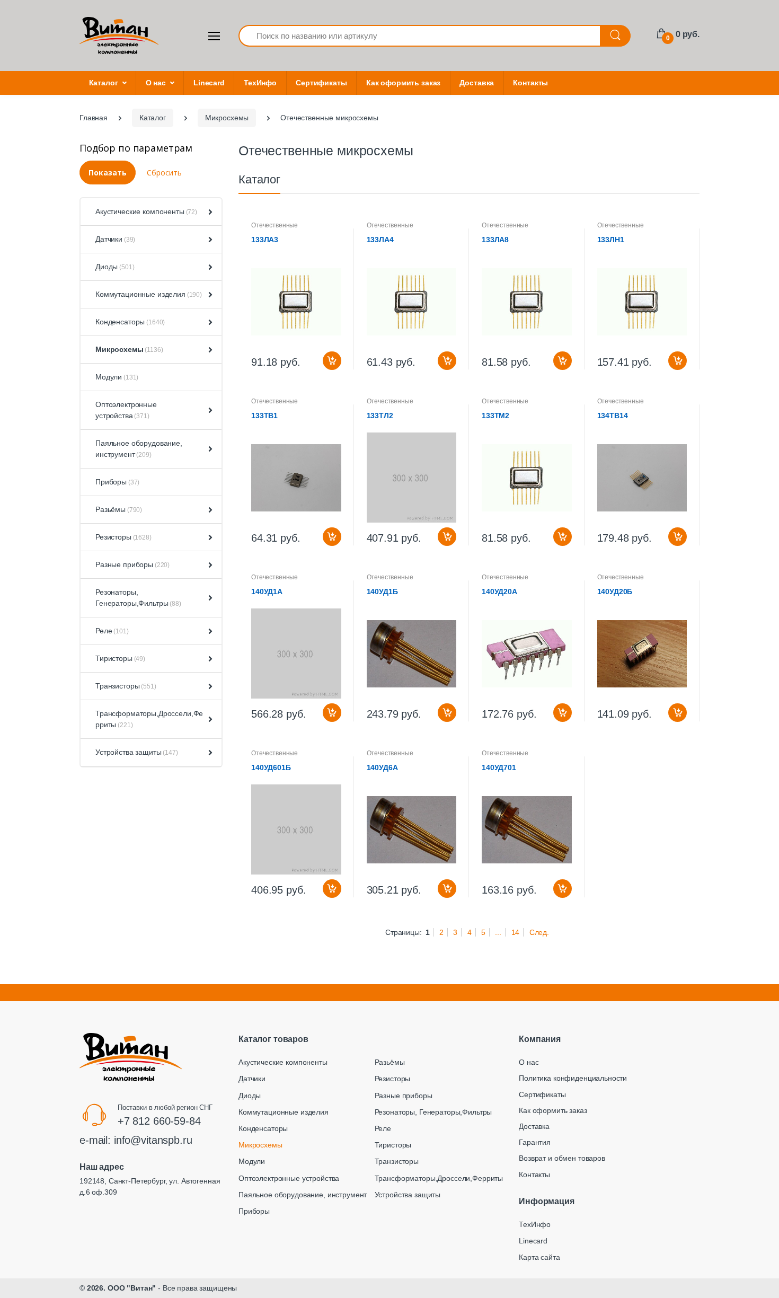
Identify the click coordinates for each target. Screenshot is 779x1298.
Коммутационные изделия (148, 294)
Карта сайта (539, 1257)
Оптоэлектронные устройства (126, 410)
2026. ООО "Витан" (121, 1288)
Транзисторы (125, 686)
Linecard (209, 82)
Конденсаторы (130, 321)
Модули (116, 377)
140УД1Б (382, 591)
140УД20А (499, 591)
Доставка (476, 82)
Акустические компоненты (146, 211)
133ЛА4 (380, 239)
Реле (112, 630)
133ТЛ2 (380, 415)
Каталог (103, 82)
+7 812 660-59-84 (159, 1121)
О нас (156, 82)
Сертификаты (321, 82)
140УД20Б (615, 591)
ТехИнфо (260, 82)
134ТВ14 (612, 415)
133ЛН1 (610, 239)
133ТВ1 (264, 415)
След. (539, 932)
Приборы (117, 482)
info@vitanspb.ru (153, 1140)
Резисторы (123, 537)
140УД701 (499, 767)
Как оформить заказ (403, 82)
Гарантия (535, 1142)
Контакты (530, 82)
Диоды (114, 266)
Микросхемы (129, 349)
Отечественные (274, 225)
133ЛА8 (495, 239)
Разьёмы (118, 509)
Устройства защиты (136, 752)
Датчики (115, 239)
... (498, 932)
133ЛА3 (264, 239)
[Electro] (119, 35)
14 (515, 932)
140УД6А (382, 767)
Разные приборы (132, 564)
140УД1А (266, 591)
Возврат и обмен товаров (562, 1158)
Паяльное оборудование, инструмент (138, 448)
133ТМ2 (495, 415)
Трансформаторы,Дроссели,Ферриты (149, 719)
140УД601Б (271, 767)
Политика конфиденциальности (573, 1078)
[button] (208, 212)
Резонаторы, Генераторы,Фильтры (138, 597)
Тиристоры (120, 658)
